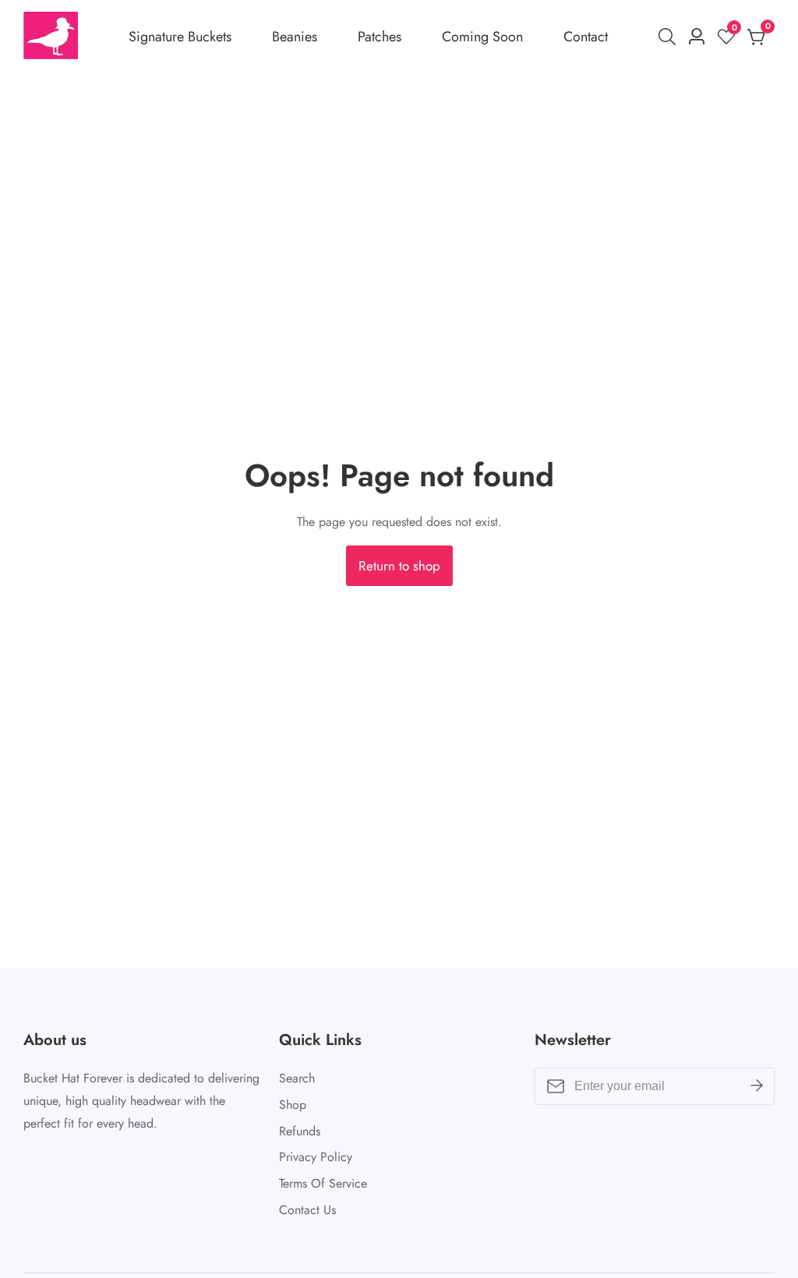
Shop (292, 1105)
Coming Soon (482, 36)
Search (297, 1078)
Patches (379, 36)
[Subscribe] (757, 1086)
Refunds (299, 1131)
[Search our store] (670, 36)
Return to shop (399, 565)
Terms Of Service (323, 1183)
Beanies (294, 36)
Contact (585, 36)
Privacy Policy (315, 1157)
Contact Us (307, 1210)
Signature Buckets (180, 36)
